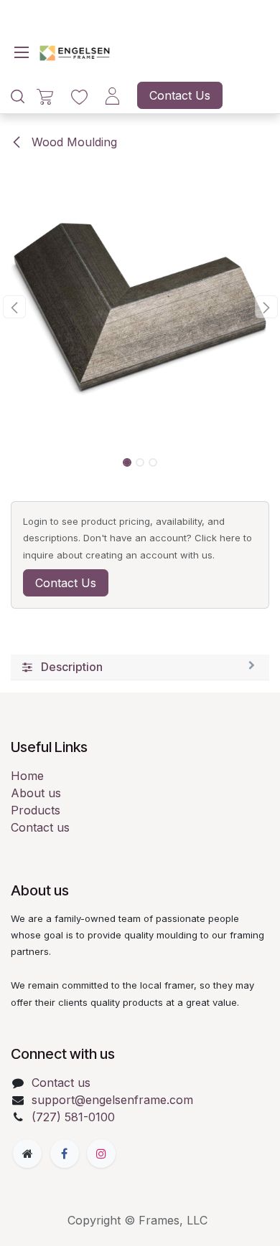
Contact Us (179, 95)
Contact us (40, 827)
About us (36, 793)
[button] (14, 306)
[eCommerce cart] (45, 96)
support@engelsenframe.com (112, 1100)
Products (35, 810)
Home (27, 776)
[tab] (140, 667)
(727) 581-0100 (73, 1117)
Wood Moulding (72, 142)
